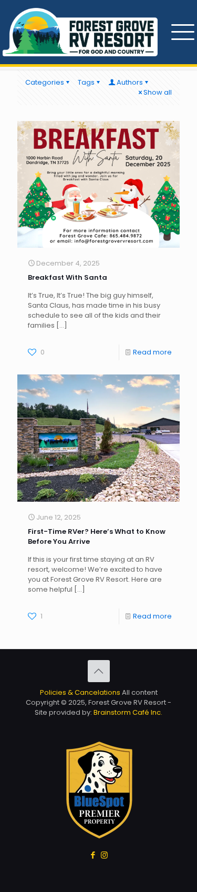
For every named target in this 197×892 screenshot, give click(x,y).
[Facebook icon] (93, 854)
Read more (152, 352)
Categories (44, 82)
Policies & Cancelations (80, 692)
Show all (157, 92)
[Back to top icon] (99, 671)
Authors (130, 82)
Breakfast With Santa (67, 277)
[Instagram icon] (104, 854)
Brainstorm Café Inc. (128, 712)
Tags (86, 82)
